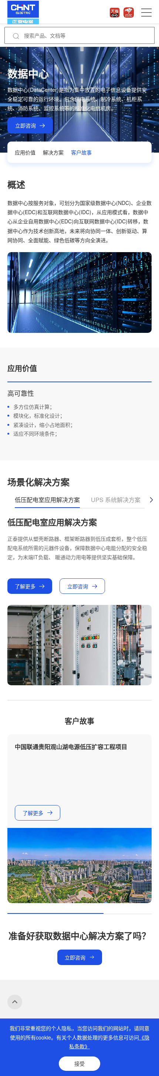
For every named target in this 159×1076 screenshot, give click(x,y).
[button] (151, 500)
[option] (79, 410)
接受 (79, 1063)
